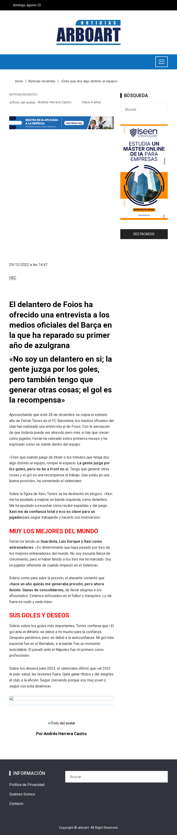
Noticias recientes (23, 94)
